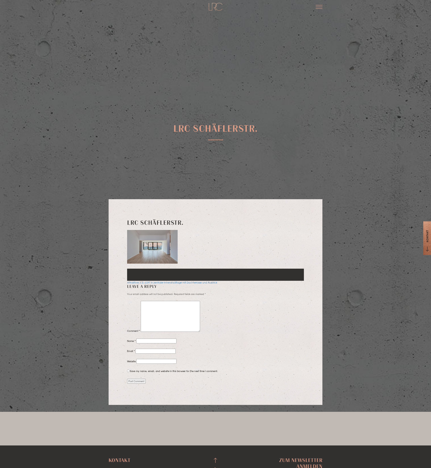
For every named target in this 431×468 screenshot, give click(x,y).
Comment (133, 330)
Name (131, 340)
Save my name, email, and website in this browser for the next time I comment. (174, 371)
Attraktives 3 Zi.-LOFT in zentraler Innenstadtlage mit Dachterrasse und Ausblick (172, 282)
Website (131, 361)
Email (131, 351)
